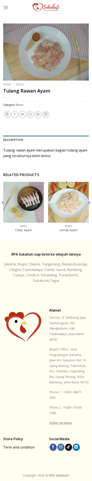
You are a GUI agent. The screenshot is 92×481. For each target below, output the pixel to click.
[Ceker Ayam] (23, 202)
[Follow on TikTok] (68, 447)
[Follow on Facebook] (53, 447)
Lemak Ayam (68, 230)
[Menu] (5, 7)
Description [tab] (13, 140)
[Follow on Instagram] (60, 447)
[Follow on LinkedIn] (76, 447)
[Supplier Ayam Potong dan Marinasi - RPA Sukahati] (46, 7)
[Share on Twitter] (22, 114)
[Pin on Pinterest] (38, 114)
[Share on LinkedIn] (45, 114)
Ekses (20, 84)
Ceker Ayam (23, 230)
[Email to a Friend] (30, 114)
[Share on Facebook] (14, 114)
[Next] (89, 210)
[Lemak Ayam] (68, 202)
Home (7, 84)
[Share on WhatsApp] (7, 114)
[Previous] (3, 210)
